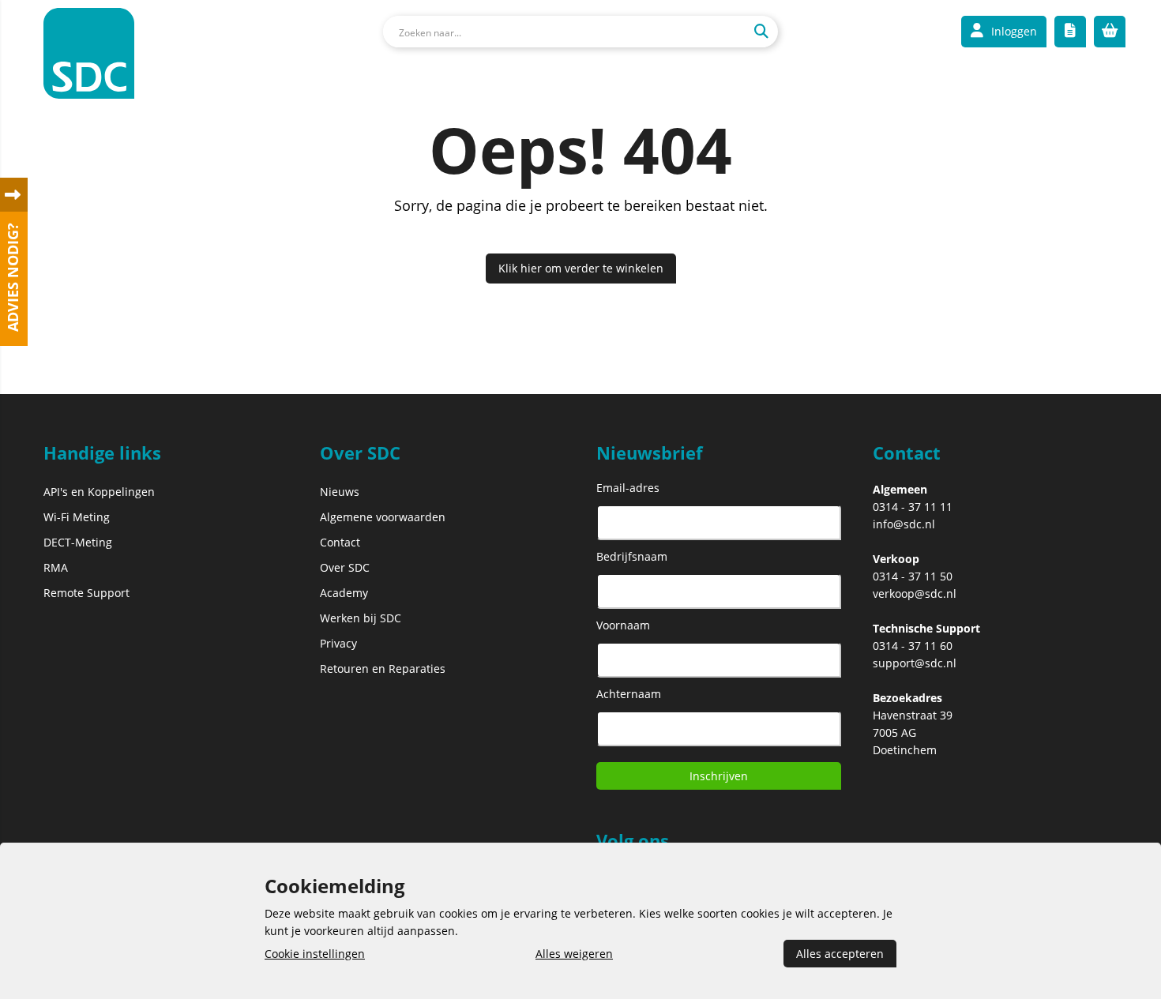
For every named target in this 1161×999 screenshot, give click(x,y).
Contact (340, 542)
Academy (344, 592)
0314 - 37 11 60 (912, 645)
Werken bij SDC (360, 617)
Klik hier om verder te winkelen (580, 268)
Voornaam (623, 625)
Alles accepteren (840, 953)
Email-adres (627, 487)
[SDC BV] (88, 55)
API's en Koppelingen (99, 491)
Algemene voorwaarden (382, 516)
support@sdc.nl (914, 662)
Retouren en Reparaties (382, 668)
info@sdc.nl (904, 523)
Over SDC (345, 567)
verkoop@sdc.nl (914, 593)
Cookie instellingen (315, 953)
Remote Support (86, 592)
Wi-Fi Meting (76, 516)
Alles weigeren (574, 953)
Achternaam (628, 693)
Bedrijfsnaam (631, 556)
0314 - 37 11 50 (912, 576)
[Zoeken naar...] (761, 31)
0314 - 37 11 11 (912, 506)
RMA (55, 567)
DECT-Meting (77, 542)
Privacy (338, 643)
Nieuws (339, 491)
